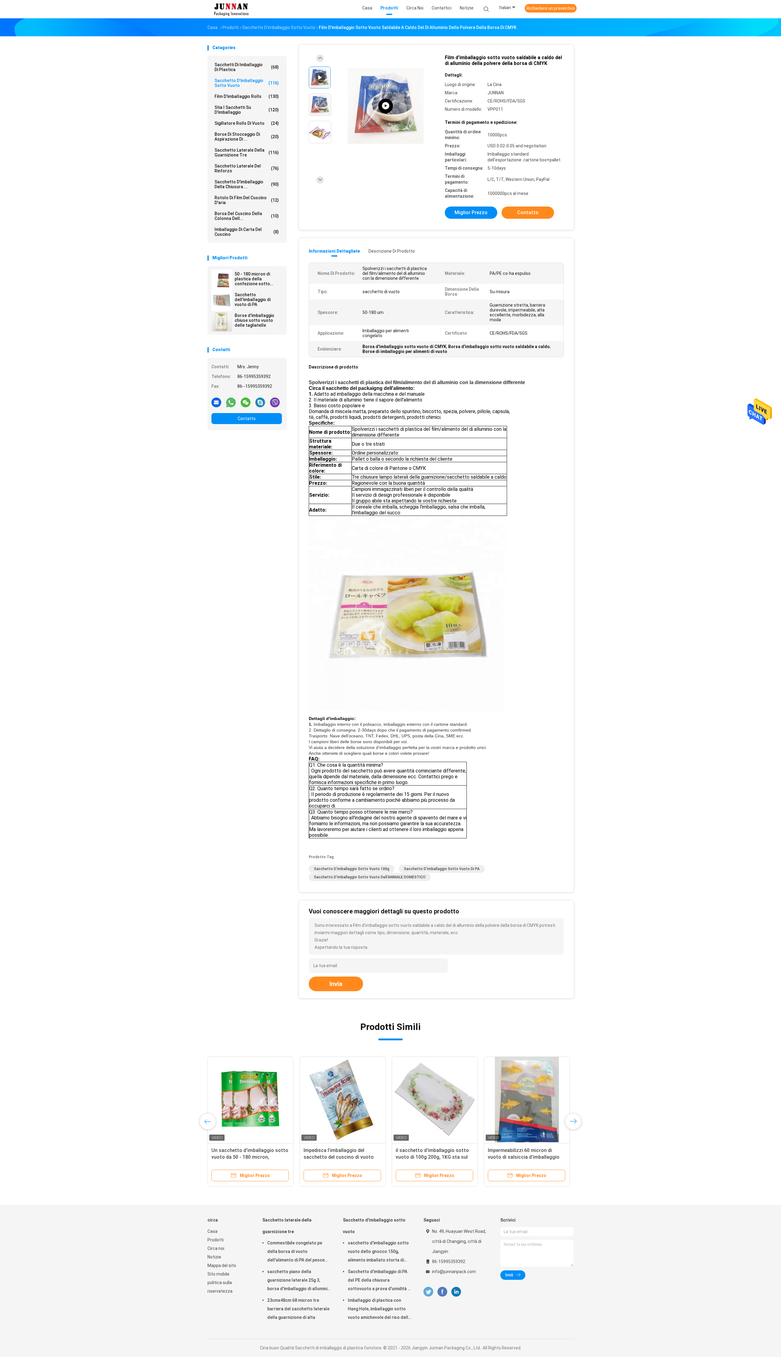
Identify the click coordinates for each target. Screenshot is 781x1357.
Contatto (247, 418)
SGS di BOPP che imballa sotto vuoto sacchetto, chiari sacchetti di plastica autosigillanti (526, 1157)
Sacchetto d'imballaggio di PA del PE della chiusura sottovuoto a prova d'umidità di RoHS (379, 1281)
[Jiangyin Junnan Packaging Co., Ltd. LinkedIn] (456, 1292)
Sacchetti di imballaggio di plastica (246, 67)
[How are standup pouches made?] (385, 106)
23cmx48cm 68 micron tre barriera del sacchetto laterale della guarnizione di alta (298, 1309)
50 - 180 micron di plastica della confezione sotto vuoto (252, 279)
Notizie (214, 1256)
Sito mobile (218, 1274)
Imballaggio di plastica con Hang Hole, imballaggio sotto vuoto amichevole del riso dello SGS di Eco (379, 1310)
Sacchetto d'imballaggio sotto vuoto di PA (442, 869)
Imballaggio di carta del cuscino (246, 232)
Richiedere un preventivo (551, 8)
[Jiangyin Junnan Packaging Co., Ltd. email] (216, 402)
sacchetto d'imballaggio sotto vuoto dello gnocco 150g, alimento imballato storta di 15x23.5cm (378, 1252)
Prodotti (215, 1239)
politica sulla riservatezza (219, 1287)
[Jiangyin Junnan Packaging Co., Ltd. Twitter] (428, 1292)
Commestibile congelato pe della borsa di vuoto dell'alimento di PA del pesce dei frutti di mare (296, 1252)
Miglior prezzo (471, 212)
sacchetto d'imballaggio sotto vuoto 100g (351, 869)
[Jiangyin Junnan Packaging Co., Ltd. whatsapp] (231, 402)
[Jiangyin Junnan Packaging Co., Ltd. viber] (275, 402)
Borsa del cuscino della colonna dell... (246, 216)
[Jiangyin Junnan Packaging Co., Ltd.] (231, 9)
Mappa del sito (221, 1265)
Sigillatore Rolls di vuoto (246, 123)
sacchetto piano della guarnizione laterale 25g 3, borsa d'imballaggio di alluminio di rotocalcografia (298, 1281)
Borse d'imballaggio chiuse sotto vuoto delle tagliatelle (254, 320)
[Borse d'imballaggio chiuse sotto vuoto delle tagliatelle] (221, 321)
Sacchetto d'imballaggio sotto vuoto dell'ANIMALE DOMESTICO (370, 877)
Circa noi (215, 1248)
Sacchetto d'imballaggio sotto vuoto (246, 83)
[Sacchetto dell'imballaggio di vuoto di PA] (221, 300)
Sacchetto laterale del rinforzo (246, 168)
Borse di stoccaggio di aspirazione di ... (246, 137)
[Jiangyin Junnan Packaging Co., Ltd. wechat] (245, 402)
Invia (335, 984)
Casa (212, 1231)
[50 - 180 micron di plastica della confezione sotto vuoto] (221, 279)
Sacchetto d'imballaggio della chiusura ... (246, 184)
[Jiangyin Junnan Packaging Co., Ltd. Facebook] (442, 1292)
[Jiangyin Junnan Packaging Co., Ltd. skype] (260, 402)
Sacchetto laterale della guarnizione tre (246, 152)
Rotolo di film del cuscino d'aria (246, 200)
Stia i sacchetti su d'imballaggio (246, 110)
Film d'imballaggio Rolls (246, 96)
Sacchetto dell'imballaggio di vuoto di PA (253, 299)
